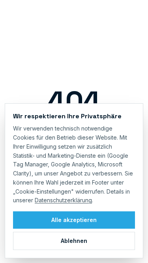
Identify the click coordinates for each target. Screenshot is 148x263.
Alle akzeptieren (74, 219)
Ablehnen (74, 240)
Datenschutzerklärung (63, 200)
